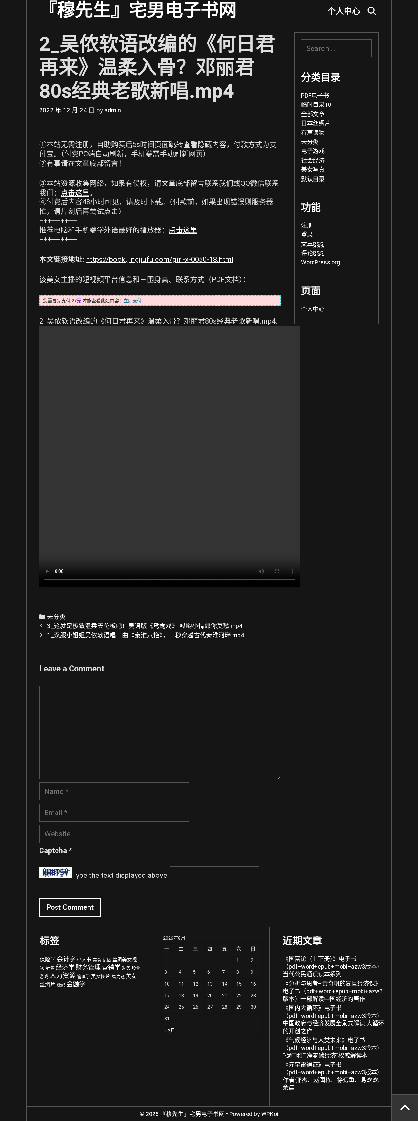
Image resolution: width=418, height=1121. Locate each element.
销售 (50, 968)
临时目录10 (316, 104)
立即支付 (132, 300)
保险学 (48, 960)
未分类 (56, 617)
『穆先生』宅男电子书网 (138, 11)
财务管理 (88, 967)
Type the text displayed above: (120, 875)
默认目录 (313, 179)
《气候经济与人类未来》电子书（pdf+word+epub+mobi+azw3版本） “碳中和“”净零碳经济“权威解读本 (333, 1048)
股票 (136, 968)
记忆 (107, 959)
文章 (312, 244)
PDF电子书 (315, 95)
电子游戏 (313, 151)
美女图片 (101, 976)
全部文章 (313, 114)
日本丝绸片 (315, 123)
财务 (126, 968)
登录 (307, 234)
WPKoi (269, 1114)
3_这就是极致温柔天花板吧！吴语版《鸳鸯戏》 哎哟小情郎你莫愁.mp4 (145, 626)
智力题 (118, 976)
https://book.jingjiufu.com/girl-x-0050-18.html (159, 259)
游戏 (44, 976)
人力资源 (63, 976)
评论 (312, 253)
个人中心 (344, 12)
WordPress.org (320, 262)
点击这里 (75, 193)
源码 (61, 984)
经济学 (65, 967)
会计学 (66, 959)
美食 (97, 959)
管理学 (83, 976)
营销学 (111, 967)
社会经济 (313, 160)
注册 (307, 225)
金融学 (76, 984)
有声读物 (313, 132)
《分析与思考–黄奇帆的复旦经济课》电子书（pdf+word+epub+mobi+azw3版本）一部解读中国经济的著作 (333, 991)
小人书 (84, 960)
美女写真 (313, 169)
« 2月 (169, 1031)
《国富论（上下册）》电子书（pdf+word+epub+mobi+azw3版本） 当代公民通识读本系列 (333, 966)
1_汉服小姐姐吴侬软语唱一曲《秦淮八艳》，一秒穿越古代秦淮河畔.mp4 (145, 635)
